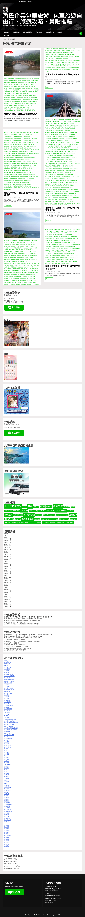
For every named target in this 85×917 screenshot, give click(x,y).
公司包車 (22, 251)
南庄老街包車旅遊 (8, 269)
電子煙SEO (7, 710)
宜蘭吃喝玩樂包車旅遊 (50, 170)
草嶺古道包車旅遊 (25, 163)
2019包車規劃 (21, 132)
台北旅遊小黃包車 (69, 259)
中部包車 (13, 246)
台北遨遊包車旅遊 (60, 159)
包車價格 (42, 506)
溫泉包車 (20, 153)
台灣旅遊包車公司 (24, 278)
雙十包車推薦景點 (76, 203)
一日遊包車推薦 (7, 244)
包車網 (5, 84)
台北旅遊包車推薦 (75, 157)
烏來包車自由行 (48, 66)
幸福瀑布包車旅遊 (16, 101)
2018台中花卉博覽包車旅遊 (24, 240)
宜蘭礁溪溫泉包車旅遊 (68, 52)
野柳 (37, 176)
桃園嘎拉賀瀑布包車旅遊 (25, 148)
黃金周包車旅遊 (17, 188)
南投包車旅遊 (16, 511)
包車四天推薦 (26, 255)
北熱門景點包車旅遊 (49, 250)
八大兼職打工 (7, 662)
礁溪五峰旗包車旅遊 (16, 155)
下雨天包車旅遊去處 (8, 138)
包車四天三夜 (20, 255)
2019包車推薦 (67, 119)
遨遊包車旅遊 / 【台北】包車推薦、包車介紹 (21, 193)
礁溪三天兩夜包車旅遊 (50, 68)
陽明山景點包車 (17, 182)
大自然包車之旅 (64, 167)
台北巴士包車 (7, 274)
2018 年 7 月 (7, 605)
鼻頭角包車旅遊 (7, 189)
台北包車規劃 (48, 257)
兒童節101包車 (48, 238)
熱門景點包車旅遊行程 (34, 153)
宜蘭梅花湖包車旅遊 (57, 52)
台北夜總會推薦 (8, 811)
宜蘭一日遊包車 (7, 93)
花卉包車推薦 (65, 191)
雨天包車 (47, 205)
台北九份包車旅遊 (74, 148)
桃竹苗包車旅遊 (70, 178)
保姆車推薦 (53, 129)
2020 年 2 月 (7, 572)
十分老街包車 (76, 142)
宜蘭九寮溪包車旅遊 (24, 93)
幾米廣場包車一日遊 (25, 101)
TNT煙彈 (6, 714)
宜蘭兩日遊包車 (32, 95)
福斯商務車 (32, 157)
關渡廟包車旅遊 (48, 203)
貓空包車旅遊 (14, 169)
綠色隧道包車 (54, 189)
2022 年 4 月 (7, 537)
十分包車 (16, 265)
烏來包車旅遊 (77, 64)
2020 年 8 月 (7, 563)
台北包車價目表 (74, 151)
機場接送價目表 (50, 32)
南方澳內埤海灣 (16, 269)
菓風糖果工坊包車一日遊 (9, 109)
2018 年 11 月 (7, 598)
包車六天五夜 (33, 253)
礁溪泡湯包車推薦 (56, 187)
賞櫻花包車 (54, 263)
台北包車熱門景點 (56, 255)
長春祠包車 (31, 178)
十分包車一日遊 (21, 265)
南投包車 (73, 506)
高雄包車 (53, 522)
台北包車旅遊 (14, 86)
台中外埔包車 (77, 146)
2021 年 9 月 (7, 549)
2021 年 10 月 (8, 547)
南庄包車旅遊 (7, 267)
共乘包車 (61, 132)
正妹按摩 (6, 825)
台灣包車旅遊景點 (72, 161)
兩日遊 (23, 250)
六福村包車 (47, 132)
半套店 (6, 823)
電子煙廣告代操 (8, 709)
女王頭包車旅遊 (48, 50)
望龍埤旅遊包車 (72, 58)
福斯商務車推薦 (75, 68)
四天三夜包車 (34, 280)
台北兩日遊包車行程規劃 (50, 252)
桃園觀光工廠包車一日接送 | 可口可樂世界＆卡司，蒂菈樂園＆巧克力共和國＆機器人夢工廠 (28, 617)
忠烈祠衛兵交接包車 (8, 103)
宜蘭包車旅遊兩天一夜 (16, 99)
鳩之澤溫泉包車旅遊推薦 (18, 186)
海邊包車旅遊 (74, 180)
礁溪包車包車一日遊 (8, 107)
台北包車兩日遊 (48, 153)
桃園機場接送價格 (8, 150)
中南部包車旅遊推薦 (49, 125)
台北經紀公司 (7, 835)
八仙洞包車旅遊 (29, 250)
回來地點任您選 (7, 282)
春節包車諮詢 (33, 146)
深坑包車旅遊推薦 (23, 151)
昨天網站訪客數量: (9, 861)
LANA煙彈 (7, 691)
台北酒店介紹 (7, 809)
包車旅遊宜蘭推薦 (15, 259)
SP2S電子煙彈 (8, 683)
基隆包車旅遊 (65, 515)
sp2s (5, 660)
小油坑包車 (57, 261)
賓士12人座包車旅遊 (8, 170)
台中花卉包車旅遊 (56, 148)
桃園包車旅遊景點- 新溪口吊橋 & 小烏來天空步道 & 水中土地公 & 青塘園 (23, 618)
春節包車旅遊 (26, 146)
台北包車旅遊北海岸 (58, 254)
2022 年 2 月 (7, 540)
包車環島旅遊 (72, 246)
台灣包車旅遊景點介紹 (50, 163)
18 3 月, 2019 (58, 79)
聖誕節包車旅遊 (20, 159)
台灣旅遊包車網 (31, 278)
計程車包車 (6, 167)
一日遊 (5, 78)
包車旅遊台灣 (72, 136)
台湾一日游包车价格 (8, 276)
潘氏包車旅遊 (8, 116)
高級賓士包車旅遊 (8, 186)
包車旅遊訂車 (48, 246)
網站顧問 (6, 672)
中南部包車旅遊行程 (59, 125)
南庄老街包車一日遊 (28, 267)
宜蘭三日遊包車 (15, 93)
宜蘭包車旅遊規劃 (74, 168)
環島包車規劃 (63, 66)
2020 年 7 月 (7, 565)
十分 (5, 265)
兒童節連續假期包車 (49, 130)
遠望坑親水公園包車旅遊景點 (10, 174)
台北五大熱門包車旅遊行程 (72, 149)
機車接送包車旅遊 (13, 105)
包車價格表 (39, 32)
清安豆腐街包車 (48, 184)
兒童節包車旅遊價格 (70, 129)
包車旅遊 (6, 80)
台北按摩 (6, 821)
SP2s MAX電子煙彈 (9, 676)
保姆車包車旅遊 (72, 127)
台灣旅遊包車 (16, 278)
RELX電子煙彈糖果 (9, 681)
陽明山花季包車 (61, 263)
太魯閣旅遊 (36, 284)
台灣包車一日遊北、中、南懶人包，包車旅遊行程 (62, 208)
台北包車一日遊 (18, 515)
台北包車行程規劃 (74, 255)
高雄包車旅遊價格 (27, 32)
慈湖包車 (77, 56)
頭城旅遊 (29, 184)
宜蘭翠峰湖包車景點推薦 (50, 54)
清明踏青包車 (7, 153)
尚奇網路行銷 (7, 747)
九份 (32, 140)
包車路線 (58, 248)
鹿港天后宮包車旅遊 (8, 188)
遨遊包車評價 (23, 176)
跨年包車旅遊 (25, 170)
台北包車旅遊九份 (49, 254)
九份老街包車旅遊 (63, 236)
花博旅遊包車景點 (8, 161)
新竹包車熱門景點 (49, 176)
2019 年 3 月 (7, 591)
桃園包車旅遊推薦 (15, 148)
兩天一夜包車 (11, 78)
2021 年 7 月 (7, 551)
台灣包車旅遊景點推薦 (61, 163)
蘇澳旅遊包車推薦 (8, 165)
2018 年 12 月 (8, 596)
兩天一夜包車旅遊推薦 (28, 78)
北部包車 (55, 142)
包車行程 (16, 84)
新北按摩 (6, 837)
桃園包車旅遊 (7, 148)
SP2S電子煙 (7, 667)
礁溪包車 (58, 68)
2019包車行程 (14, 132)
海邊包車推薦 (68, 180)
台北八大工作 (7, 700)
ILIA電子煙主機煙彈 (9, 726)
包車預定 (59, 32)
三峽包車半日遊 (31, 244)
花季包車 (71, 191)
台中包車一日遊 (33, 511)
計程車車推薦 (21, 167)
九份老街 (56, 236)
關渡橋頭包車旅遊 (19, 180)
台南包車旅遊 (39, 515)
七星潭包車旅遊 (15, 244)
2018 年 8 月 (7, 603)
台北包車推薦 (7, 86)
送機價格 (6, 172)
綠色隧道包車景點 (62, 189)
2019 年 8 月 (7, 582)
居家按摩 (6, 839)
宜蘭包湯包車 (7, 97)
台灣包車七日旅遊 (8, 88)
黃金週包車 (28, 188)
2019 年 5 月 (7, 587)
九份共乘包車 (7, 142)
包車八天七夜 (26, 253)
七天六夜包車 (56, 231)
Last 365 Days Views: (10, 866)
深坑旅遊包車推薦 (64, 182)
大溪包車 (31, 284)
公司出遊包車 (16, 251)
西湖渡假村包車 (26, 165)
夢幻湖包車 (6, 284)
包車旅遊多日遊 (62, 244)
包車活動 (67, 246)
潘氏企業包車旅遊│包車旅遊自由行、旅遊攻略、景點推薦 (42, 18)
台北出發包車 (26, 84)
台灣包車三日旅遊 (17, 88)
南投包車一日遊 (8, 511)
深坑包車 (47, 64)
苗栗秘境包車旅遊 (16, 163)
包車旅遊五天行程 (34, 80)
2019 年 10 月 (8, 579)
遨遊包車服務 (7, 176)
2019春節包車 (35, 132)
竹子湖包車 (70, 261)
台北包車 (32, 84)
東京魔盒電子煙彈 (9, 689)
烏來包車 (55, 184)
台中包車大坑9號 (74, 144)
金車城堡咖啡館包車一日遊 (10, 111)
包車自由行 (10, 84)
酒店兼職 (6, 695)
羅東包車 (69, 189)
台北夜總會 (7, 806)
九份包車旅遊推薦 (68, 235)
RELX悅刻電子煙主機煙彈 (11, 722)
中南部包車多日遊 (64, 123)
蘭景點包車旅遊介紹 (17, 165)
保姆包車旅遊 (19, 250)
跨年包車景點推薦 (63, 197)
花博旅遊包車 (28, 159)
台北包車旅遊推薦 (15, 270)
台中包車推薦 (50, 511)
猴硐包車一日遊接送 (69, 186)
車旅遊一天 (70, 197)
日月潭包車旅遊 (58, 58)
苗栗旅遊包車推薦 (49, 193)
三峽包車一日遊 (28, 134)
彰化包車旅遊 (44, 519)
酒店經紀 (6, 698)
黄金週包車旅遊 (35, 188)
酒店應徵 (6, 775)
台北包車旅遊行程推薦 (18, 272)
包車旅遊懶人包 (33, 259)
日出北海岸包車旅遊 (49, 58)
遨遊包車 (20, 174)
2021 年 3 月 (7, 556)
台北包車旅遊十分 (71, 153)
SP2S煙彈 (7, 686)
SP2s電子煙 (7, 677)
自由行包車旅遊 (62, 69)
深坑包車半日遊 (53, 64)
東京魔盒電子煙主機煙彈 (10, 729)
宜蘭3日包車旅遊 (34, 92)
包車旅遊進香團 (55, 246)
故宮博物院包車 (17, 103)
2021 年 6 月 (7, 552)
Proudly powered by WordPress (33, 915)
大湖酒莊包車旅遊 (56, 167)
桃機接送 (56, 178)
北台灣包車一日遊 (29, 263)
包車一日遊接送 (48, 240)
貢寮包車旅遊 (21, 169)
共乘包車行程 (69, 238)
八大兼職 (6, 696)
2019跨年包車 (7, 134)
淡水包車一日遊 (48, 182)
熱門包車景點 (25, 153)
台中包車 (24, 511)
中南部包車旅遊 (17, 138)
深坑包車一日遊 (7, 151)
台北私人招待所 (8, 738)
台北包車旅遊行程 (8, 272)
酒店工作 (6, 816)
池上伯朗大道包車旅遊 (66, 62)
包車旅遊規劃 (16, 32)
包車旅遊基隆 (48, 138)
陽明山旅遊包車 (27, 180)
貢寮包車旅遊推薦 (28, 169)
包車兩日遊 (20, 253)
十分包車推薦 (29, 265)
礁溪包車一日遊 (25, 155)
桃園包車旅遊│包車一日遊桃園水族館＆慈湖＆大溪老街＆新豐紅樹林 (22, 620)
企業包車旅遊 (12, 250)
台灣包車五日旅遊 (34, 88)
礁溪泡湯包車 (48, 187)
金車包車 (20, 178)
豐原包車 (26, 167)
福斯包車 (63, 68)
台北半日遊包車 (55, 257)
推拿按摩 (6, 743)
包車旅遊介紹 (7, 82)
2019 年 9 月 (7, 580)
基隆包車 (54, 165)
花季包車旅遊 (76, 191)
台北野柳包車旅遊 (49, 161)
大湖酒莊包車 (48, 167)
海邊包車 (62, 180)
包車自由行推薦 (7, 263)
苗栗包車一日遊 (38, 522)
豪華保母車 (31, 167)
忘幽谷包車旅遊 (48, 56)
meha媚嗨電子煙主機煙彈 (11, 728)
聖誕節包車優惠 (74, 189)
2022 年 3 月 (7, 539)
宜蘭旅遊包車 (37, 519)
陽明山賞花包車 (25, 182)
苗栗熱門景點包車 (72, 193)
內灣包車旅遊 (67, 130)
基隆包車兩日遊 (68, 165)
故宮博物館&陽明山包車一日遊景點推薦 (14, 644)
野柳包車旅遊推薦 (13, 178)
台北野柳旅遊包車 (58, 161)
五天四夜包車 (26, 248)
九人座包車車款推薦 (26, 140)
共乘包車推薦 (63, 238)
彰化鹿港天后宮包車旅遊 (70, 172)
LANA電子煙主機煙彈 (9, 721)
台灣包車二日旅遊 (26, 88)
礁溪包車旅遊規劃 (19, 157)
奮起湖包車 (55, 48)
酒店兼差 (6, 773)
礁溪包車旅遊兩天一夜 (9, 157)
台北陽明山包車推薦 (49, 261)
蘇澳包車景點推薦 (33, 163)
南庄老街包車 (21, 267)
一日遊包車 (31, 242)
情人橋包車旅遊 (64, 56)
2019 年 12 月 (8, 575)
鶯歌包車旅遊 (28, 186)
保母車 (58, 129)
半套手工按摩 (7, 820)
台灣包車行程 (14, 146)
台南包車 (65, 161)
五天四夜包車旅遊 (33, 248)
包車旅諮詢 (54, 136)
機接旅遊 (6, 105)
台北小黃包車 (21, 86)
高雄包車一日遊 (60, 522)
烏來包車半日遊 (70, 64)
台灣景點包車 (7, 280)
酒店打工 (6, 832)
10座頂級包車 (48, 119)
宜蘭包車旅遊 (7, 99)
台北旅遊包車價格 (56, 157)
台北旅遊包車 (27, 86)
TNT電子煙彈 (7, 764)
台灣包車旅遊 (52, 515)
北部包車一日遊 (63, 250)
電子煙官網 (7, 731)
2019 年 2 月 (7, 592)
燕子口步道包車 (7, 155)
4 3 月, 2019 (57, 271)
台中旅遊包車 (48, 148)
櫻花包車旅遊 (21, 105)
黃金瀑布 (24, 188)
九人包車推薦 (25, 246)
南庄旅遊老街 (14, 267)
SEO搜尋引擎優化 (9, 705)
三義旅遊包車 (56, 123)
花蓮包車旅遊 (32, 161)
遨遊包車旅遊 (32, 174)
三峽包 (22, 134)
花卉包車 (47, 71)
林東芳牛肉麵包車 (26, 103)
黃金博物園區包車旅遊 (30, 111)
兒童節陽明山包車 (59, 130)
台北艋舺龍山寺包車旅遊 (29, 274)
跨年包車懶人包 (17, 170)
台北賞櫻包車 (77, 259)
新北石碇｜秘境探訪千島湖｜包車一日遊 (14, 622)
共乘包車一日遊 (67, 132)
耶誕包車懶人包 (12, 159)
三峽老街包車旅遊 (8, 136)
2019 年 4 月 (7, 589)
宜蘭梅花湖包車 (48, 52)
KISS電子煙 (7, 669)
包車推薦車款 (48, 136)
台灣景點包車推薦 (15, 280)
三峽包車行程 (7, 246)
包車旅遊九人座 (48, 242)
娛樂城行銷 (7, 802)
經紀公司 (6, 748)
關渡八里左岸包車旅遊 (9, 180)
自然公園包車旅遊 (49, 191)
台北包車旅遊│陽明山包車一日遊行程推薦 (15, 650)
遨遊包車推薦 (76, 197)
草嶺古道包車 (48, 195)
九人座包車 (31, 246)
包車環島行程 (27, 82)
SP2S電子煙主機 (8, 688)
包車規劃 (20, 84)
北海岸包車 (36, 263)
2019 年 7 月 (7, 584)
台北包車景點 (48, 255)
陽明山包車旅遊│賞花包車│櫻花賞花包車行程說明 (62, 267)
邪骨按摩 (6, 813)
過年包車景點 (17, 172)
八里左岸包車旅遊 (8, 251)
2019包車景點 (7, 132)
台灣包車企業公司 (16, 90)
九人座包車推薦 (33, 138)
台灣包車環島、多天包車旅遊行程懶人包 (62, 75)
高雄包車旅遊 (69, 522)
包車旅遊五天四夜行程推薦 (15, 80)
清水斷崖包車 (14, 153)
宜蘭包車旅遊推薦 (26, 99)
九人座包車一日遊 (26, 138)
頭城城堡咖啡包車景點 (21, 184)
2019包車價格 (34, 240)
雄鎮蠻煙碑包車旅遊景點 (58, 203)
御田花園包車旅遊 (71, 54)
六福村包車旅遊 (54, 132)
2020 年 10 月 (8, 559)
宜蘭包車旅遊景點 (34, 99)
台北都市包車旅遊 (69, 159)
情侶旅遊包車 (72, 56)
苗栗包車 (31, 522)
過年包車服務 (23, 172)
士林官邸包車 (7, 92)
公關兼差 (6, 776)
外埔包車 (19, 282)
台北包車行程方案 (65, 255)
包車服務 (6, 32)
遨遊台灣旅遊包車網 (30, 176)
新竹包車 (49, 519)
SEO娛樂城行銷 (8, 804)
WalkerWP (57, 915)
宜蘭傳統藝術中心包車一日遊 (10, 95)
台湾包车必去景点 (18, 276)
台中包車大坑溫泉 (49, 146)
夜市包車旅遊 (24, 282)
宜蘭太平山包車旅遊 (75, 50)
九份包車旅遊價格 (59, 235)
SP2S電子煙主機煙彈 (9, 724)
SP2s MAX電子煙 (8, 674)
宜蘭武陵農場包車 (60, 170)
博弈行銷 (6, 801)
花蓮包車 (7, 522)
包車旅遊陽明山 (69, 138)
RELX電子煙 (7, 665)
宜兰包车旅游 (66, 168)
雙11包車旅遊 (68, 203)
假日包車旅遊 (74, 236)
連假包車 (11, 172)
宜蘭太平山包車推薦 (65, 50)
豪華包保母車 (7, 169)
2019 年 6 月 (7, 585)
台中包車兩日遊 (57, 144)
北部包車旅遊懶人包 (72, 250)
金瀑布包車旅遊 (30, 109)
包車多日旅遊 (13, 257)
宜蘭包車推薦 (34, 97)
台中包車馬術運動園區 (68, 146)
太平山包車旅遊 (48, 168)
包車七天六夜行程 (65, 240)
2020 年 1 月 (7, 573)
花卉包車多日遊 (57, 191)
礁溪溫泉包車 (73, 187)
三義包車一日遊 (48, 123)
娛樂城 (6, 795)
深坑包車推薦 (15, 151)
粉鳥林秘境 (47, 189)
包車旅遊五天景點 (26, 80)
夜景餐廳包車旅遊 (32, 282)
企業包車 (6, 250)
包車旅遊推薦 (7, 261)
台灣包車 (33, 86)
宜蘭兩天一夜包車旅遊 (23, 95)
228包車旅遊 (14, 134)
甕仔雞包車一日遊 (28, 105)
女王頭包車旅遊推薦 (57, 168)
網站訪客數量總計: (9, 868)
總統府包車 (16, 107)
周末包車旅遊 (70, 163)
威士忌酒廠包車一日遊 (25, 92)
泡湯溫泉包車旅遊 (30, 150)
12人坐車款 (6, 240)
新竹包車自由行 (57, 176)
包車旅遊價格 (14, 82)
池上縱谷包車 (23, 150)
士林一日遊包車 (24, 90)
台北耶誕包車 (21, 274)
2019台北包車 (28, 132)
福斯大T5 (6, 159)
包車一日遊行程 (56, 240)
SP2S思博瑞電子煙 (9, 735)
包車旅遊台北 (21, 82)
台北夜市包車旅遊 (28, 272)
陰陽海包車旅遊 (20, 111)
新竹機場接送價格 (66, 176)
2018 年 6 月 (7, 606)
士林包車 (30, 90)
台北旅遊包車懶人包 (65, 157)
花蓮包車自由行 (7, 163)
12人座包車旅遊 (13, 240)
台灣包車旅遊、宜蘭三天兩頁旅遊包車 (21, 113)
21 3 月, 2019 (16, 197)
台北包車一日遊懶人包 (67, 252)
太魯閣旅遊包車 (48, 48)
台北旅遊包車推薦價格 (50, 159)
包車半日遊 (13, 255)
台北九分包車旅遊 (61, 149)
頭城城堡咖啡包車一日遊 (9, 184)
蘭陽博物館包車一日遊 (21, 109)
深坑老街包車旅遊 (73, 182)
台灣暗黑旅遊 (7, 745)
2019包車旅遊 (7, 242)
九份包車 (13, 142)
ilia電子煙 (6, 670)
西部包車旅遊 (73, 195)
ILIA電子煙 (7, 663)
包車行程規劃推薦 (21, 263)
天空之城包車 (72, 167)
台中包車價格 (41, 511)
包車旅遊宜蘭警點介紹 (25, 259)
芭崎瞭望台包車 (74, 69)
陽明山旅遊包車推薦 (8, 182)
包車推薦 (26, 257)
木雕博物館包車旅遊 (49, 60)
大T (73, 165)
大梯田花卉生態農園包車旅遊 (22, 284)
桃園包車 (57, 60)
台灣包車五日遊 (7, 90)
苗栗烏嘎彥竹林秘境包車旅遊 (60, 193)
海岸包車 (37, 150)
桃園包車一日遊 (63, 60)
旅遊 (60, 519)
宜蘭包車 (13, 97)
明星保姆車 (20, 146)
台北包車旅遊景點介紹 (33, 270)
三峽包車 (25, 244)
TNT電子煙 (7, 712)
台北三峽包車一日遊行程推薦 (11, 643)
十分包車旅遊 (36, 265)
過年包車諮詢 (30, 172)
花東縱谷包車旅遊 (17, 161)
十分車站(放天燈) (49, 144)
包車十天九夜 (7, 255)
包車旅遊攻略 (14, 261)
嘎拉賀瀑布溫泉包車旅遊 (25, 280)
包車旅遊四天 (48, 244)
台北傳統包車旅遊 (49, 151)
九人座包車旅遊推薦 (16, 140)
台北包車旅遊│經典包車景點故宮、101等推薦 (16, 646)
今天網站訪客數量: (9, 858)
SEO (5, 769)
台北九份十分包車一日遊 (50, 149)
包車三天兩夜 (33, 251)
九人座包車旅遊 (7, 140)
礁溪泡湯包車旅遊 (65, 187)
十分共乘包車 (10, 265)
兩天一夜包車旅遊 (19, 78)
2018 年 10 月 (8, 599)
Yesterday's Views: (9, 859)
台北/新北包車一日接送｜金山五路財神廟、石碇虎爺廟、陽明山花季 (22, 624)
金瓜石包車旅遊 (58, 201)
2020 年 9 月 (7, 561)
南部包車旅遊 (24, 269)
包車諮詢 (6, 35)
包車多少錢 (6, 257)
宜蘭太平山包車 (56, 50)
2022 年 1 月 (7, 542)
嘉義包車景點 (48, 165)
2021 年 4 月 (7, 554)
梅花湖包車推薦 (48, 180)
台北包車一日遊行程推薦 (64, 151)
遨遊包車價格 (26, 174)
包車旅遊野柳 (55, 138)
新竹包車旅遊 (55, 519)
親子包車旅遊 (33, 165)
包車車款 (6, 757)
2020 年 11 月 (7, 558)
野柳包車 (6, 178)
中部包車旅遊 (19, 246)
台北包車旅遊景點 (24, 270)
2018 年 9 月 (7, 601)
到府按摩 (6, 840)
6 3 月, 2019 (57, 212)
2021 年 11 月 (7, 546)
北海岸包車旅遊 (60, 140)
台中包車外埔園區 (65, 144)
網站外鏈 (6, 785)
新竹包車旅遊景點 (69, 174)
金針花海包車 (25, 178)
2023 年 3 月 (7, 533)
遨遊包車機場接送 (15, 176)
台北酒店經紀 (7, 702)
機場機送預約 (33, 103)
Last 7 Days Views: (9, 863)
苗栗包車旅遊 (45, 522)
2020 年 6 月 (7, 566)
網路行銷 (6, 703)
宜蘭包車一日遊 (19, 97)
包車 (30, 506)
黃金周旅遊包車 (71, 205)
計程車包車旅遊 (13, 167)
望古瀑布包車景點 (49, 178)
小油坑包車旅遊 (7, 101)
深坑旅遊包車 (56, 182)
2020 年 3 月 (7, 570)
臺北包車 (68, 69)
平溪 (58, 172)
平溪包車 (62, 172)
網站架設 (6, 707)
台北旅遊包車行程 (60, 259)
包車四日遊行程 (33, 255)
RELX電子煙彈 (8, 693)
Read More (8, 124)
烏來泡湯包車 (56, 66)
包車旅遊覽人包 (76, 244)
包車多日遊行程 (20, 257)
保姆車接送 (47, 129)
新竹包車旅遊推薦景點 (59, 174)
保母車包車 (63, 129)
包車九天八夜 (7, 253)
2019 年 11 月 (7, 577)
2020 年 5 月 (7, 568)
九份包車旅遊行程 (49, 236)
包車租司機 (33, 82)
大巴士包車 (12, 284)
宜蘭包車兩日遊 (26, 97)
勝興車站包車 (74, 132)
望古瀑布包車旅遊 (75, 176)
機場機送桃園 (77, 60)
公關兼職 (6, 778)
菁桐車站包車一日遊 (24, 107)
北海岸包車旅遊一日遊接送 (71, 140)
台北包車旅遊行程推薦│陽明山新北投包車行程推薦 (17, 648)
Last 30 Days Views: (9, 865)
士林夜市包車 (36, 90)
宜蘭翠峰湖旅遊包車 (61, 54)
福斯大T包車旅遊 (54, 69)
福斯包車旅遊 (27, 157)
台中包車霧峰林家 (58, 146)
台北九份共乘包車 (65, 148)
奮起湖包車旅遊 (71, 48)
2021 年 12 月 (8, 544)
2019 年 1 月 (7, 594)
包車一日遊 (36, 78)
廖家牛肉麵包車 (33, 101)
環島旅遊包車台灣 (71, 66)
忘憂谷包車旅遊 (56, 56)
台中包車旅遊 (61, 511)
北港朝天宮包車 (48, 142)
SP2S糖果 (7, 736)
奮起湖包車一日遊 (63, 48)
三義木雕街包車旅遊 (17, 136)
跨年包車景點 (32, 170)
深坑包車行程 (30, 151)
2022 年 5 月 (7, 535)
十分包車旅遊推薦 (69, 142)
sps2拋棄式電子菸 (9, 679)
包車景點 (75, 138)
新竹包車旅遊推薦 (49, 174)
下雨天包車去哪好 (27, 136)
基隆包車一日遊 (60, 165)
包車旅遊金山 (62, 138)
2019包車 (54, 119)
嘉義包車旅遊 (77, 163)
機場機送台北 (71, 60)
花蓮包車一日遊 (25, 161)
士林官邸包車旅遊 (15, 92)
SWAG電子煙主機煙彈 (10, 719)
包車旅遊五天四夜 (57, 242)
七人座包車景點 (13, 506)
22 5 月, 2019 (16, 116)
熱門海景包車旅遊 (60, 186)
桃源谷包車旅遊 (62, 178)
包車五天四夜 (14, 253)
